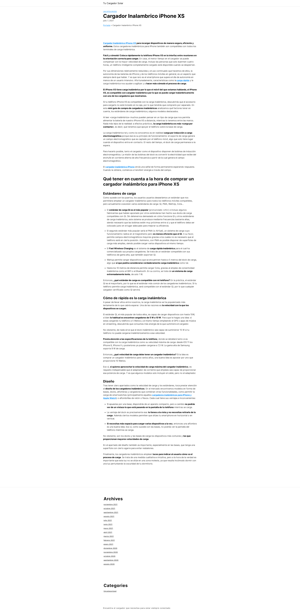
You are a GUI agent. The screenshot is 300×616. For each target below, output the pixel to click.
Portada (106, 25)
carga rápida (183, 80)
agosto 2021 (109, 516)
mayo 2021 (108, 528)
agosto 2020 (109, 564)
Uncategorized (110, 12)
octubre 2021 (109, 508)
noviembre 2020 (111, 552)
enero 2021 (108, 544)
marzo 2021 (109, 536)
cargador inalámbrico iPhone (120, 167)
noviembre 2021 (111, 504)
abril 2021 (108, 532)
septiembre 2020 (111, 560)
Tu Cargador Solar (113, 3)
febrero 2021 (109, 540)
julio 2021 (108, 520)
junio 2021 (108, 524)
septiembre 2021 (111, 512)
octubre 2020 (109, 556)
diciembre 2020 (110, 548)
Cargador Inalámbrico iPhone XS (119, 43)
